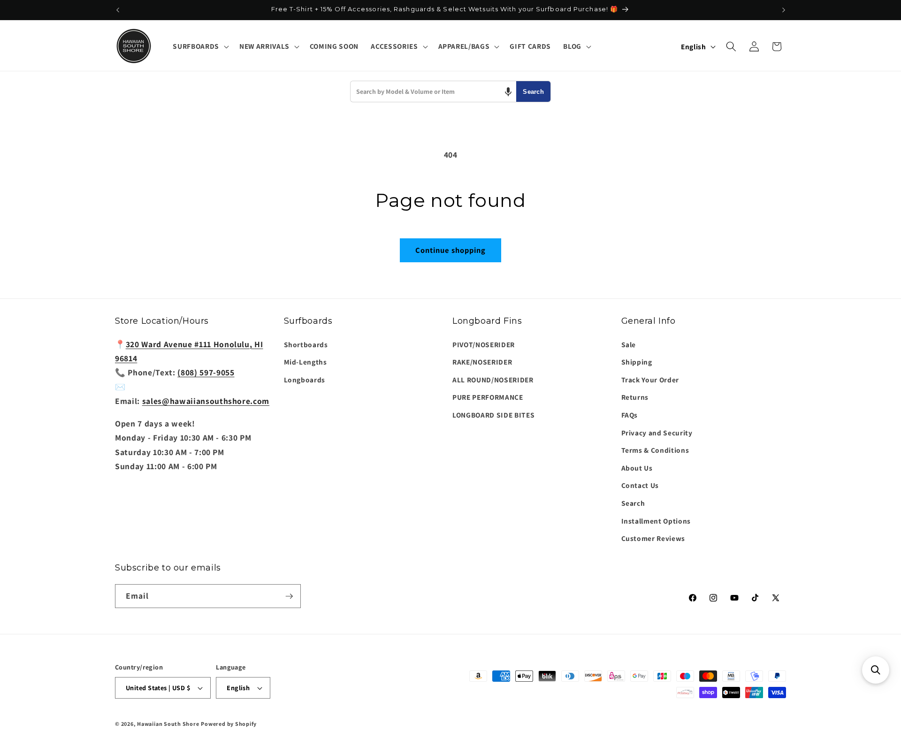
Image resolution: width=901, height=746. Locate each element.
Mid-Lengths (305, 361)
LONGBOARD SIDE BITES (493, 414)
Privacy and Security (657, 432)
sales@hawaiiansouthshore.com (205, 401)
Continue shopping (450, 250)
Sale (628, 344)
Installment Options (656, 520)
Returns (635, 397)
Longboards (305, 379)
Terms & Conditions (655, 450)
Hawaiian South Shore (168, 723)
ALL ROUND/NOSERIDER (493, 379)
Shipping (636, 361)
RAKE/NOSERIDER (482, 361)
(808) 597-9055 (205, 372)
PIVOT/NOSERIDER (483, 344)
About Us (637, 467)
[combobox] (433, 91)
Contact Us (640, 485)
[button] (200, 46)
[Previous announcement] (117, 10)
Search (533, 91)
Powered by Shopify (229, 723)
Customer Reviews (653, 538)
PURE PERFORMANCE (487, 397)
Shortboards (306, 344)
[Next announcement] (783, 10)
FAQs (629, 414)
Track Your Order (650, 379)
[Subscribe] (289, 596)
